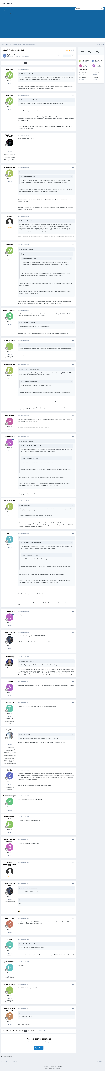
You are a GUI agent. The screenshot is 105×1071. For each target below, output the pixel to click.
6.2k (10, 451)
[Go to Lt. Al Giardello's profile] (9, 346)
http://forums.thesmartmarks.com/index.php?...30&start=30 (52, 313)
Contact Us (53, 1066)
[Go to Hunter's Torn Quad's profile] (9, 824)
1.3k (10, 716)
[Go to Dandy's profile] (93, 65)
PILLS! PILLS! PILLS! (9, 136)
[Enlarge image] (19, 911)
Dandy (98, 65)
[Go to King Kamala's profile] (9, 924)
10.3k (10, 671)
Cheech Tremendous (15, 55)
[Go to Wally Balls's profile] (9, 75)
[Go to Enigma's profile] (9, 945)
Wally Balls (9, 69)
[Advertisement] (52, 26)
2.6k (10, 324)
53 (28, 63)
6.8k (10, 744)
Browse (5, 8)
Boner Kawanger (9, 310)
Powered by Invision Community (52, 1068)
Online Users (17, 13)
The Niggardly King (9, 633)
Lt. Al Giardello (9, 340)
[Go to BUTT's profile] (9, 539)
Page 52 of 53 (43, 63)
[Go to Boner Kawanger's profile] (9, 316)
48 (13, 63)
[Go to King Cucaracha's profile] (9, 442)
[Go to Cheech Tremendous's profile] (4, 56)
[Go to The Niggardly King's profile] (9, 640)
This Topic (95, 8)
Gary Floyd (9, 730)
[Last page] (36, 63)
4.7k (10, 953)
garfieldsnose (9, 962)
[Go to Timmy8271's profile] (9, 708)
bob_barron (9, 415)
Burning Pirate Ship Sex (9, 840)
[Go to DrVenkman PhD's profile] (9, 173)
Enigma (9, 939)
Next (32, 63)
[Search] (102, 8)
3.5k (10, 151)
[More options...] (73, 69)
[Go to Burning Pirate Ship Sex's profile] (9, 847)
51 (22, 63)
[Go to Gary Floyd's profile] (9, 735)
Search (11, 8)
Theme (45, 1066)
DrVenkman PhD (9, 167)
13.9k (10, 430)
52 (25, 63)
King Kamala (9, 918)
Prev (6, 63)
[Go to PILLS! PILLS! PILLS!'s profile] (9, 142)
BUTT (9, 533)
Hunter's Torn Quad (9, 817)
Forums (3, 13)
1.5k (10, 695)
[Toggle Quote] (20, 73)
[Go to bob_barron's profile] (9, 421)
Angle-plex (9, 681)
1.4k (10, 976)
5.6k (10, 932)
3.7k (10, 547)
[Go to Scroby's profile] (9, 775)
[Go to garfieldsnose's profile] (9, 967)
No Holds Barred (24, 56)
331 (10, 855)
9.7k (10, 181)
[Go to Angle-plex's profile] (9, 687)
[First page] (3, 63)
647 (10, 83)
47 (10, 63)
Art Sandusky (9, 657)
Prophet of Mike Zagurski (9, 1009)
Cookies (59, 1066)
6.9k (10, 648)
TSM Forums (6, 3)
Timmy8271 (9, 702)
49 (16, 63)
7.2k (10, 784)
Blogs (10, 13)
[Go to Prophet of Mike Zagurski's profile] (9, 1016)
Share (59, 55)
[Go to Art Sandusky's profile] (9, 662)
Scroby (9, 770)
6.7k (10, 354)
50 (20, 63)
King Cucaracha (9, 436)
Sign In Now (38, 1048)
